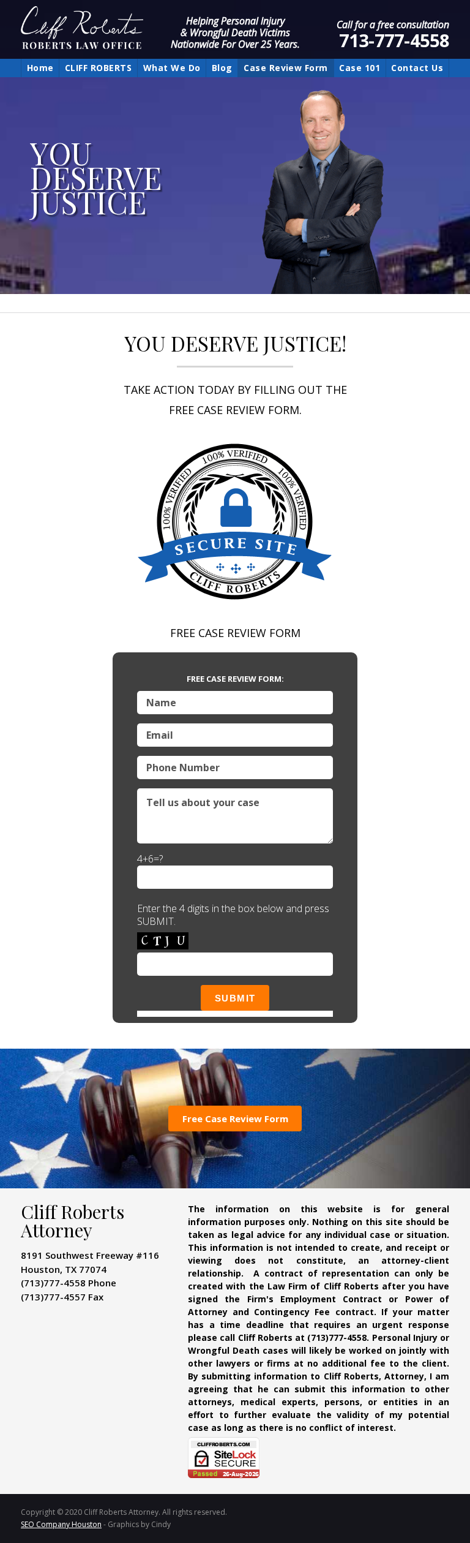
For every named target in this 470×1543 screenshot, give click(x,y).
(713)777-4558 (53, 1283)
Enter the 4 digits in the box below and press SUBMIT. (233, 915)
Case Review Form (286, 68)
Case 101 (359, 68)
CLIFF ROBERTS (98, 68)
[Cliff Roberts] (132, 29)
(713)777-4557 (53, 1297)
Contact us (417, 68)
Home (40, 68)
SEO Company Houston (61, 1524)
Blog (222, 68)
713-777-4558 (394, 40)
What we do (172, 68)
